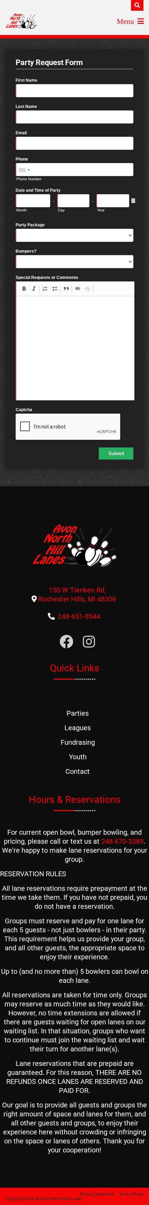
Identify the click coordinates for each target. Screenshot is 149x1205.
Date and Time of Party (38, 190)
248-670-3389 (122, 841)
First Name (26, 80)
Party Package (30, 225)
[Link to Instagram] (89, 642)
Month (21, 210)
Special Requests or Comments (47, 277)
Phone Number (29, 179)
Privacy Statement (97, 1194)
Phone (22, 159)
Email (21, 132)
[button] (24, 288)
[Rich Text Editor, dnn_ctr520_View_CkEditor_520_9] (75, 348)
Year (101, 210)
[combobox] (24, 169)
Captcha (24, 409)
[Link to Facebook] (66, 642)
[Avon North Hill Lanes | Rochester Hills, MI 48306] (21, 20)
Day (61, 210)
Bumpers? (26, 251)
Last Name (26, 106)
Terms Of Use (131, 1194)
